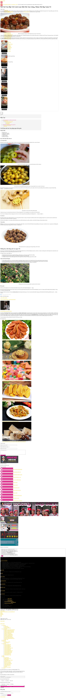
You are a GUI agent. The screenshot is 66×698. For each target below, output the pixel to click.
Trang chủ (1, 4)
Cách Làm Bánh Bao (7, 33)
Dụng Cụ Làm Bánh (7, 662)
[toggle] (0, 573)
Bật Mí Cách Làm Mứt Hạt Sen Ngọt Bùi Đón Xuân (10, 360)
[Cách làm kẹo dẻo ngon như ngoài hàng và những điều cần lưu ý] (16, 379)
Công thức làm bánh (7, 4)
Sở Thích (11, 684)
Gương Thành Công (7, 664)
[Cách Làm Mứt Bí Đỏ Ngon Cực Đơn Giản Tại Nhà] (16, 420)
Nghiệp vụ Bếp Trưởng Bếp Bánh (9, 629)
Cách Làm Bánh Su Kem (8, 651)
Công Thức (4, 643)
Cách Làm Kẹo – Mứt (7, 654)
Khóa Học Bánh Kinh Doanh (8, 637)
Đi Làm (8, 684)
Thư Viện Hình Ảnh (7, 665)
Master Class (6, 639)
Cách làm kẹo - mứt (14, 4)
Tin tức (3, 656)
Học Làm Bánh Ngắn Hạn (8, 636)
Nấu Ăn (2, 680)
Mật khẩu (2, 693)
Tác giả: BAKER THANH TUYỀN (6, 311)
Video (3, 39)
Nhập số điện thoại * (4, 550)
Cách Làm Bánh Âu (7, 645)
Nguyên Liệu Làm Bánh (8, 47)
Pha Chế (11, 680)
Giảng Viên (6, 10)
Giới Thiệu (4, 625)
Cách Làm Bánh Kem (7, 646)
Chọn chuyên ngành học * (5, 551)
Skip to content (2, 0)
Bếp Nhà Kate (6, 659)
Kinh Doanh (3, 684)
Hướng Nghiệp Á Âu (7, 658)
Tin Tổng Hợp (6, 657)
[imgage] (9, 462)
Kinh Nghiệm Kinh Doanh (8, 44)
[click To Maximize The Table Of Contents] (1, 113)
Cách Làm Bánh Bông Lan (8, 34)
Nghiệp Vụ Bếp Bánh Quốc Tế (9, 630)
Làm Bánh (7, 680)
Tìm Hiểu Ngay (4, 53)
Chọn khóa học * (3, 552)
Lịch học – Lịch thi (7, 641)
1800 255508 (2, 610)
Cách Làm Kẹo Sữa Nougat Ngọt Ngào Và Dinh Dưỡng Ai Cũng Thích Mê (14, 441)
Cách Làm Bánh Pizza (7, 37)
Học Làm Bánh (4, 12)
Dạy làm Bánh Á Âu (27, 11)
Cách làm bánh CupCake (8, 652)
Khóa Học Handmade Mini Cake (9, 638)
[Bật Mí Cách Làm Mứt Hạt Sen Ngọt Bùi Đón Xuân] (16, 359)
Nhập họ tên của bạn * (4, 549)
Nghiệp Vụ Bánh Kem (7, 633)
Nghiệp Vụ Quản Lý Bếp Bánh (9, 631)
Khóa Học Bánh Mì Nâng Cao (9, 632)
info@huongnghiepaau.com (8, 603)
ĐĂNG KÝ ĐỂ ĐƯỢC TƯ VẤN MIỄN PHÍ (7, 611)
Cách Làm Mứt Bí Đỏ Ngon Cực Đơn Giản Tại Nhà (10, 421)
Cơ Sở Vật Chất (6, 627)
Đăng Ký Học (6, 642)
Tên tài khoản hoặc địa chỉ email (5, 691)
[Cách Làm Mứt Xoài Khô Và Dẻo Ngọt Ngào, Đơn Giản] (16, 400)
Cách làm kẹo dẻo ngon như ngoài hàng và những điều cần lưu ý (12, 380)
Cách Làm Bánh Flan (7, 32)
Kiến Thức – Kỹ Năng (7, 45)
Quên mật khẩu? (2, 696)
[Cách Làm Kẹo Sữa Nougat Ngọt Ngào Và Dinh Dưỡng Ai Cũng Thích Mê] (16, 440)
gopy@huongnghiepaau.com (8, 601)
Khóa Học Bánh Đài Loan (8, 635)
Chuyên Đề (4, 640)
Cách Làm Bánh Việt (7, 644)
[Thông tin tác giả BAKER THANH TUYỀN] (5, 309)
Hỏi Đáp (5, 666)
